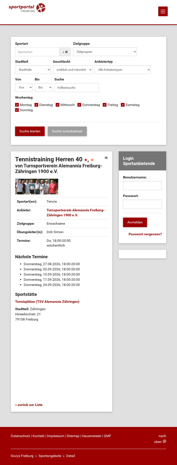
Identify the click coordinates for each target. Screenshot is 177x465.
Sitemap (73, 436)
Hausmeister (91, 436)
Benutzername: (135, 177)
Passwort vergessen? (145, 234)
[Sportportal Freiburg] (27, 8)
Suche (59, 79)
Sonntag (26, 110)
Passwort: (131, 196)
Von (18, 79)
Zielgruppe (81, 44)
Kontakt (38, 436)
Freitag (112, 105)
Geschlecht (61, 61)
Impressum (55, 436)
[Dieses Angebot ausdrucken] (106, 157)
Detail (70, 456)
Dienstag (46, 105)
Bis (37, 79)
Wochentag (24, 97)
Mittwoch (67, 105)
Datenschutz (20, 436)
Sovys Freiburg (22, 456)
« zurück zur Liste (29, 405)
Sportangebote (50, 456)
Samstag (132, 105)
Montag (26, 105)
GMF (107, 436)
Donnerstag (91, 105)
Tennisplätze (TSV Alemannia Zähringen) (47, 302)
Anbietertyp (104, 61)
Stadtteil (21, 61)
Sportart (21, 44)
